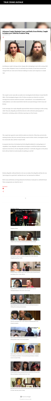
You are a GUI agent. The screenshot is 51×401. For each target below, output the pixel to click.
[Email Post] (3, 188)
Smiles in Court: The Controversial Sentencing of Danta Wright (23, 241)
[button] (3, 37)
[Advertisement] (25, 9)
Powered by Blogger (26, 396)
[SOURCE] (4, 186)
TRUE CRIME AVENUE (13, 2)
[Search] (49, 2)
